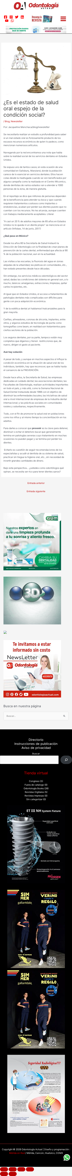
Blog (7, 121)
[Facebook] (5, 17)
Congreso (34, 781)
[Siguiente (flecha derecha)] (13, 1174)
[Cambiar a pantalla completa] (13, 1169)
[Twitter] (16, 17)
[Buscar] (66, 760)
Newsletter (16, 121)
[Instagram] (11, 17)
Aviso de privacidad (36, 748)
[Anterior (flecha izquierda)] (4, 1174)
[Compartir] (21, 1169)
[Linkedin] (22, 17)
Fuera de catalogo (34, 784)
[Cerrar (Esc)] (30, 1169)
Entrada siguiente (36, 491)
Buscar (36, 753)
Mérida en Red (17, 1153)
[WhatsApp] (12, 20)
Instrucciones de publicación (36, 744)
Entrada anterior (36, 483)
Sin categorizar (34, 799)
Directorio (36, 740)
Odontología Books (34, 788)
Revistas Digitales (34, 792)
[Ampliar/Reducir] (4, 1169)
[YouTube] (6, 20)
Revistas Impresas (34, 795)
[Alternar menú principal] (63, 19)
